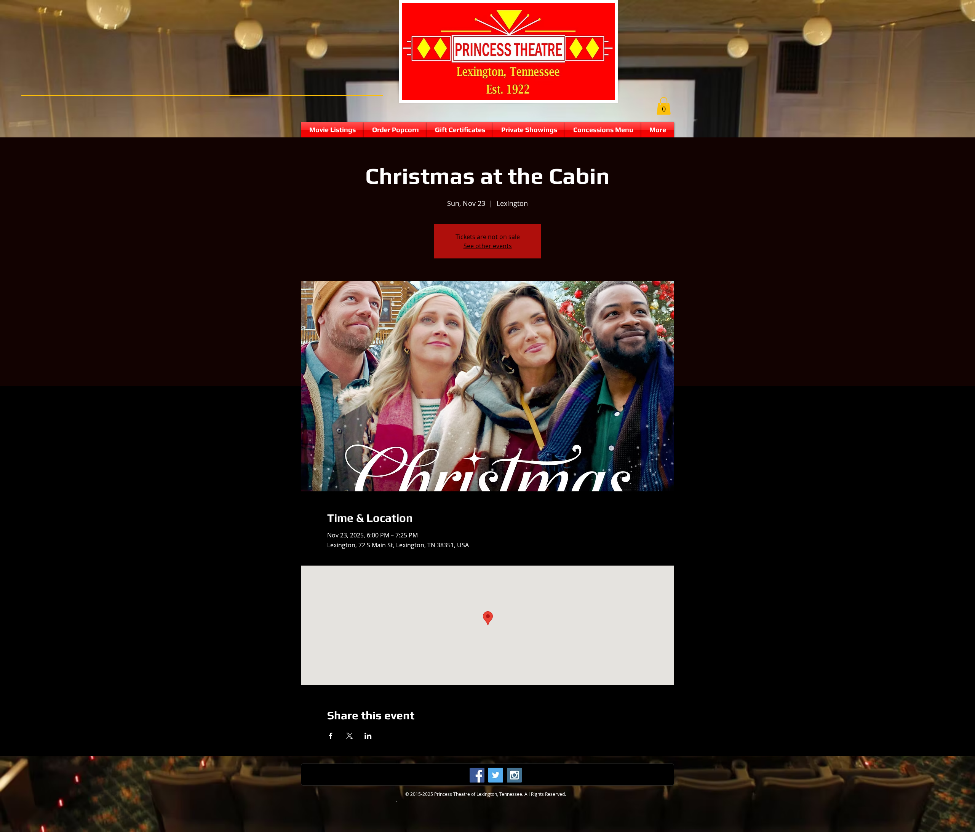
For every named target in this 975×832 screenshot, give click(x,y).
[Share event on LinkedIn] (368, 736)
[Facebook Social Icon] (477, 775)
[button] (663, 106)
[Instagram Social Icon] (514, 775)
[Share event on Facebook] (330, 736)
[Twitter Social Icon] (495, 775)
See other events (488, 246)
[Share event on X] (349, 736)
